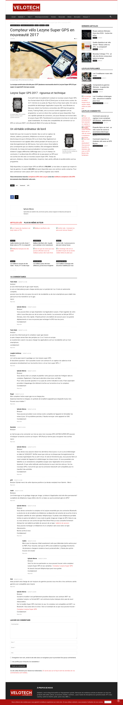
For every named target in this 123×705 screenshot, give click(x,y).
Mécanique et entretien (41, 17)
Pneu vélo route (37, 261)
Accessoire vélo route (22, 22)
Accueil (13, 17)
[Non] (121, 702)
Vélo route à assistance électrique (101, 134)
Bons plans (77, 17)
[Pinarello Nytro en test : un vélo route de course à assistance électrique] (86, 132)
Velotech (12, 22)
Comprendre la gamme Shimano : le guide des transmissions (101, 87)
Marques (85, 17)
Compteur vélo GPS (35, 22)
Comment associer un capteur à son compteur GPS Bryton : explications (102, 118)
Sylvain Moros (29, 209)
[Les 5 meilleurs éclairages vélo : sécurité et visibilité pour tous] (66, 255)
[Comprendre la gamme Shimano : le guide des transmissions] (86, 88)
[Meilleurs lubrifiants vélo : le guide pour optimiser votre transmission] (43, 234)
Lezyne (36, 25)
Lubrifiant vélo (37, 240)
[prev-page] (11, 269)
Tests (29, 17)
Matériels (20, 17)
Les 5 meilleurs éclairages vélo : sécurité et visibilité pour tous (102, 98)
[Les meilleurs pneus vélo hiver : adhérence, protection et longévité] (43, 255)
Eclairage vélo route (61, 261)
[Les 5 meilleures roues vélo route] (86, 77)
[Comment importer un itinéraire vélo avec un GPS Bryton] (86, 147)
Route (47, 25)
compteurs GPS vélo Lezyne (38, 177)
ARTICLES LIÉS (16, 223)
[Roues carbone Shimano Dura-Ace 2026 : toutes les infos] (86, 35)
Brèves (69, 17)
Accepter (108, 702)
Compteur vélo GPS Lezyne (27, 25)
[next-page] (14, 269)
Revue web (62, 17)
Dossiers (53, 17)
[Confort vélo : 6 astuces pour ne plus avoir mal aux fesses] (66, 234)
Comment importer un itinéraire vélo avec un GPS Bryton (102, 141)
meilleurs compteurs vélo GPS (64, 177)
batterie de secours (62, 523)
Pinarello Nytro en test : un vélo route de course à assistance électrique (102, 129)
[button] (110, 17)
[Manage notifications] (118, 700)
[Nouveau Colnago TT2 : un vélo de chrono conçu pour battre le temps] (86, 57)
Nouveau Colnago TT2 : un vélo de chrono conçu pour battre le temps (102, 56)
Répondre (12, 301)
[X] (16, 197)
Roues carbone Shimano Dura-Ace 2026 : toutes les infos (102, 33)
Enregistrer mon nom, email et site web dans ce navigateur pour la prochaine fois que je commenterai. (44, 657)
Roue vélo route (97, 78)
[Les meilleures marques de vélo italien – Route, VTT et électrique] (20, 255)
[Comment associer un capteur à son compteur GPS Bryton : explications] (86, 122)
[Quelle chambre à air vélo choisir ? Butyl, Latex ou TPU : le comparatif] (20, 234)
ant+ (17, 185)
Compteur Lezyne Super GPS (63, 566)
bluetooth (22, 185)
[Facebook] (12, 197)
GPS (28, 185)
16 (76, 38)
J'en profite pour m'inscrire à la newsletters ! (25, 661)
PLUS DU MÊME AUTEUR (33, 223)
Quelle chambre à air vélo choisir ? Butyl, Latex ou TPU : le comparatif (102, 44)
